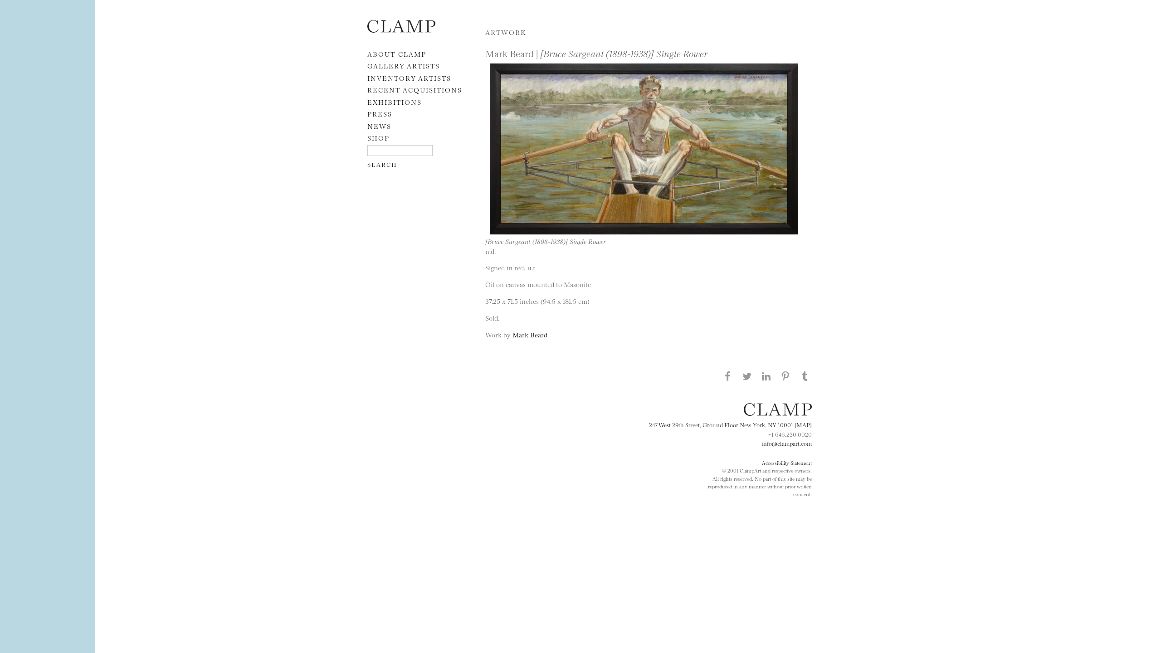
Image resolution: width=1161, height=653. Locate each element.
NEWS (379, 126)
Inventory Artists (409, 77)
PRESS (379, 113)
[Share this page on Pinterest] (785, 376)
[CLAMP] (401, 29)
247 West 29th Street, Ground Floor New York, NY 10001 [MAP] (730, 424)
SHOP (378, 137)
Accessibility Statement (787, 462)
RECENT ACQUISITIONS (414, 89)
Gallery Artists (403, 65)
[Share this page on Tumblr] (805, 376)
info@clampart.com (786, 443)
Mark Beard (529, 334)
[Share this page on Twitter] (747, 376)
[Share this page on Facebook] (727, 376)
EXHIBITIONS (394, 101)
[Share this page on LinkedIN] (766, 376)
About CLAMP (396, 53)
